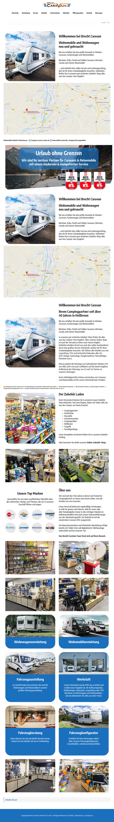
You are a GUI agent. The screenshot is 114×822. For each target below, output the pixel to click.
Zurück (104, 22)
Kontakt (70, 815)
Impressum (89, 815)
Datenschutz (79, 815)
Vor (108, 22)
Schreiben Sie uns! (11, 800)
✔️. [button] (63, 388)
